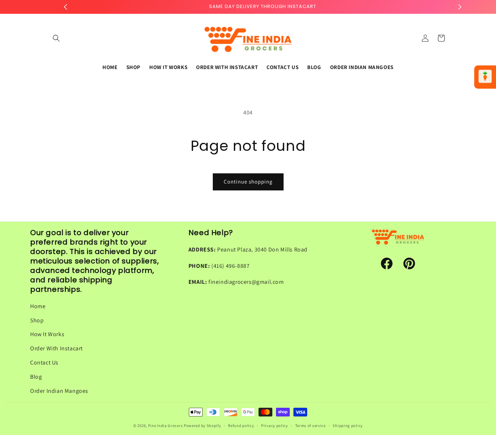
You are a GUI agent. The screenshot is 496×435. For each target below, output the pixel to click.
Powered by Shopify (202, 425)
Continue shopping (248, 181)
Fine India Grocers (165, 425)
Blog (36, 376)
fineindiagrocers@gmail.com (246, 282)
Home (37, 306)
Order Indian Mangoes (59, 391)
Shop (37, 320)
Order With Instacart (56, 348)
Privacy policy (274, 425)
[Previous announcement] (65, 7)
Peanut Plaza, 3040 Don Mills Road (262, 249)
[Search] (56, 38)
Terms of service (310, 425)
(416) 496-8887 (230, 266)
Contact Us (44, 362)
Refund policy (241, 425)
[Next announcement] (460, 7)
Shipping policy (348, 425)
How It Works (47, 334)
